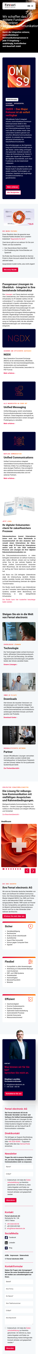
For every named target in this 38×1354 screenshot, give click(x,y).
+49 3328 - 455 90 (12, 1087)
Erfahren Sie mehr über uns (14, 916)
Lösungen (8, 294)
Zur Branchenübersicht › (11, 814)
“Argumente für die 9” (18, 239)
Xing (10, 1248)
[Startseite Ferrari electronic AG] (10, 7)
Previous (27, 870)
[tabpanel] (19, 843)
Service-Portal (25, 1144)
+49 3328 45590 (14, 1142)
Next (33, 870)
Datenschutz (24, 1255)
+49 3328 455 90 (13, 1224)
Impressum (14, 1255)
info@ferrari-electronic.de (15, 1084)
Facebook (12, 1237)
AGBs (7, 1255)
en (29, 6)
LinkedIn (12, 1243)
